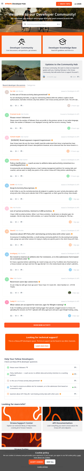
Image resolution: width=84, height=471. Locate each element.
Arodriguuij (13, 253)
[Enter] (24, 24)
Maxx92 (12, 230)
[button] (42, 467)
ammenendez (14, 159)
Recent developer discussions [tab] (14, 85)
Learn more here (42, 346)
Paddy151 (13, 301)
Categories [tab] (31, 85)
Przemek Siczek (15, 114)
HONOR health (15, 136)
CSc (11, 207)
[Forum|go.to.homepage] (15, 4)
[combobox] (42, 24)
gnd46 (12, 184)
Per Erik (12, 91)
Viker (11, 278)
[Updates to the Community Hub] (42, 70)
